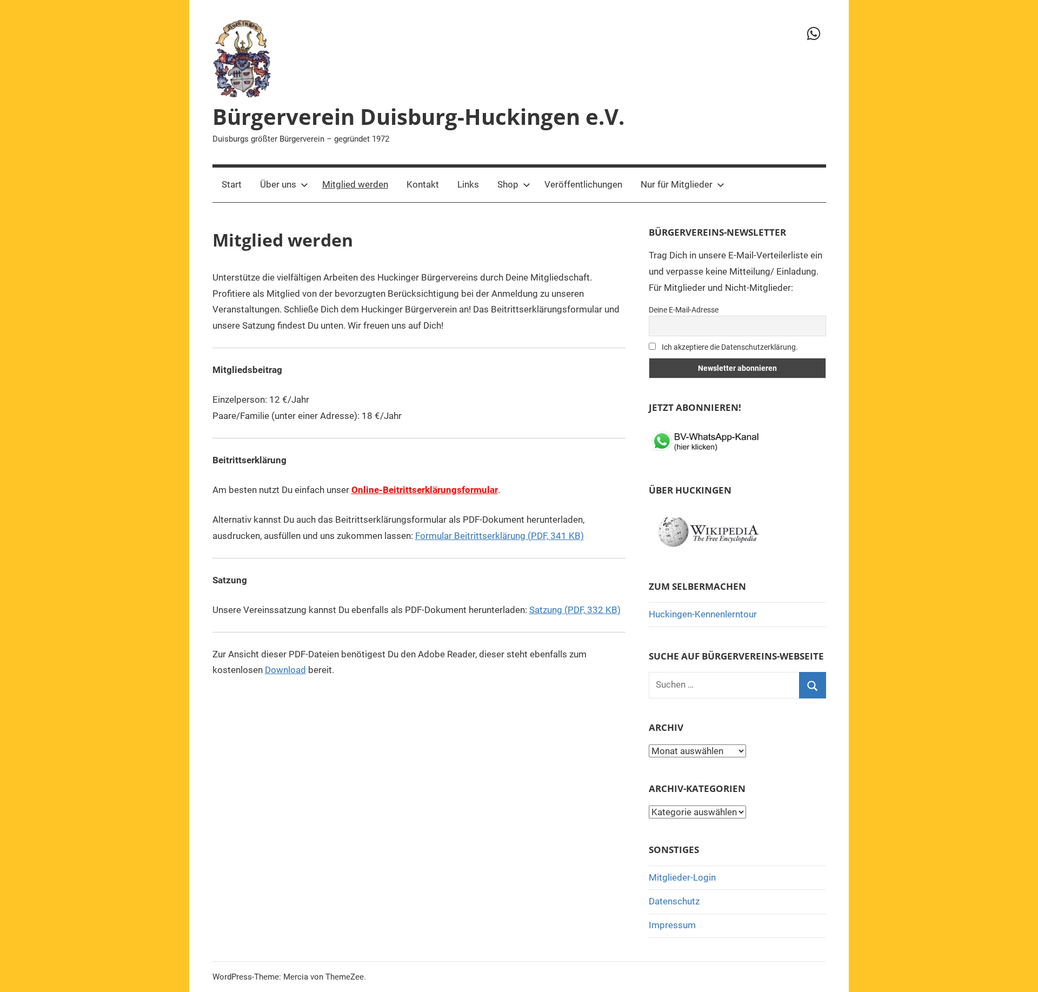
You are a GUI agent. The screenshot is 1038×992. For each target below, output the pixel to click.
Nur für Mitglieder (677, 184)
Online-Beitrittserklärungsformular (424, 489)
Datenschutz (674, 901)
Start (232, 184)
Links (468, 184)
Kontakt (423, 184)
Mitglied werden (355, 184)
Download (285, 669)
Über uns (278, 184)
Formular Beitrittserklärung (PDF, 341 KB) (499, 535)
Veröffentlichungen (583, 184)
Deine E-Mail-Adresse (683, 309)
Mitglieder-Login (682, 877)
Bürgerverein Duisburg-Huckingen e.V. (418, 116)
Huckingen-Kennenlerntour (703, 614)
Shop (507, 184)
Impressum (672, 925)
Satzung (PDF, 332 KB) (575, 609)
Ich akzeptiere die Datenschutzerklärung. (729, 347)
